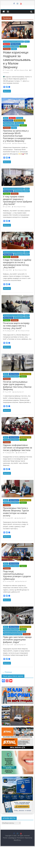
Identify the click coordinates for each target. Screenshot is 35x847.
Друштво (6, 44)
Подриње (23, 46)
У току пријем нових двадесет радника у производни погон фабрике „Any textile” (17, 200)
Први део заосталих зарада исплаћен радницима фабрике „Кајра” (17, 639)
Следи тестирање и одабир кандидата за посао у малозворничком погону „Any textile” (17, 263)
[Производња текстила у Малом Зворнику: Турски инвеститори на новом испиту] (17, 481)
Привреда (7, 49)
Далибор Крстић (19, 392)
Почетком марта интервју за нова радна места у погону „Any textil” (16, 326)
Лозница (19, 118)
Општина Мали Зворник (11, 46)
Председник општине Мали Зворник (14, 631)
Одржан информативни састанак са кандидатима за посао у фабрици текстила (17, 448)
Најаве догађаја (8, 123)
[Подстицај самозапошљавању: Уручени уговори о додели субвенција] (17, 544)
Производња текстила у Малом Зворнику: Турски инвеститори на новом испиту (16, 512)
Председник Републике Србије (12, 634)
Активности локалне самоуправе (13, 41)
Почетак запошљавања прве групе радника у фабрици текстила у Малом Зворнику (17, 385)
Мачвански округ (19, 120)
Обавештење (19, 123)
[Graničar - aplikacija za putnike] (17, 794)
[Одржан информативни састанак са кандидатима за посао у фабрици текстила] (17, 418)
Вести (27, 41)
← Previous (7, 672)
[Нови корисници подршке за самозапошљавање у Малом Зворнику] (17, 22)
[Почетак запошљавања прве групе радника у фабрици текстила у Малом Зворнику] (17, 355)
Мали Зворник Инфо (22, 70)
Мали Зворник (15, 44)
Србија (14, 49)
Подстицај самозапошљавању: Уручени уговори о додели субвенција (17, 575)
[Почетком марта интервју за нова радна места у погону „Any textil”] (17, 296)
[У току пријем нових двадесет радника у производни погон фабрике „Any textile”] (17, 170)
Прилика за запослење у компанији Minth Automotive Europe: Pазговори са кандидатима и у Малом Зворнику (17, 135)
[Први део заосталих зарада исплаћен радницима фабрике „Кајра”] (17, 608)
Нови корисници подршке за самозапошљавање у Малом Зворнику (17, 59)
